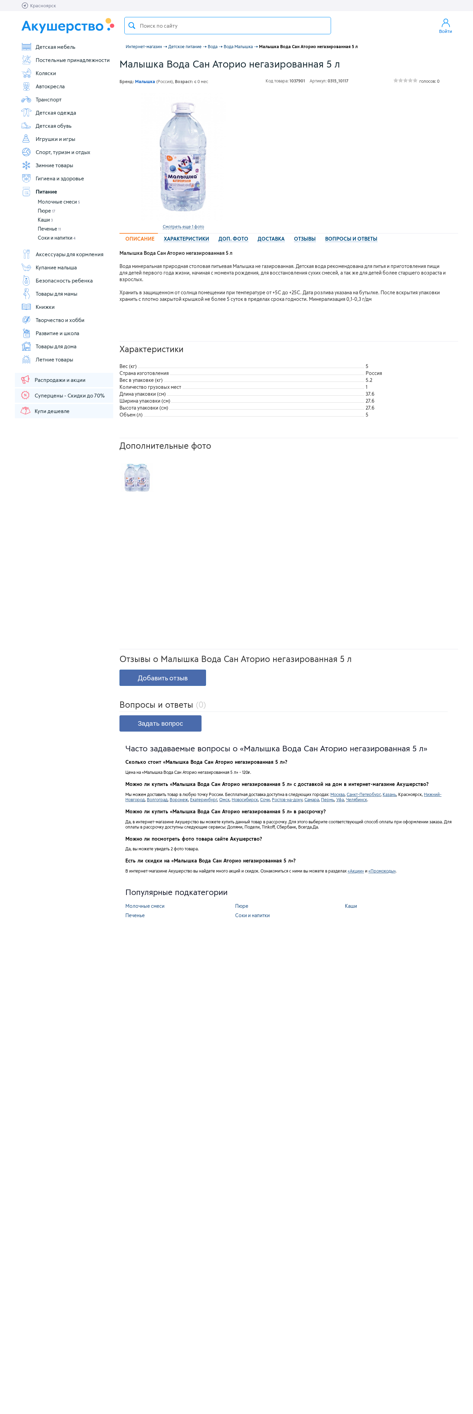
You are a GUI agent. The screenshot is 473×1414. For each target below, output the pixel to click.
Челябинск (356, 799)
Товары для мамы (56, 293)
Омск (224, 799)
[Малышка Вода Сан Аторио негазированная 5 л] (183, 157)
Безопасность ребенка (64, 280)
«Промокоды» (381, 870)
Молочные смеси (59, 202)
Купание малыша (56, 267)
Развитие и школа (57, 333)
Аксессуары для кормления (70, 254)
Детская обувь (54, 126)
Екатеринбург (203, 799)
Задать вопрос (160, 723)
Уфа (340, 799)
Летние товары (54, 359)
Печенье (49, 229)
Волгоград (157, 799)
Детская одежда (56, 112)
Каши (45, 220)
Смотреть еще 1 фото (183, 226)
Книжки (45, 307)
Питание (46, 191)
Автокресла (50, 86)
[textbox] (227, 25)
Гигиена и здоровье (60, 178)
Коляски (46, 73)
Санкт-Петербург (364, 794)
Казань (389, 794)
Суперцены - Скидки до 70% (70, 395)
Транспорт (49, 99)
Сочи (265, 799)
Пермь (327, 799)
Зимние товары (54, 165)
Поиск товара (132, 25)
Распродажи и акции (60, 380)
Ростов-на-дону (287, 799)
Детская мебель (55, 47)
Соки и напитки (56, 238)
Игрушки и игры (55, 139)
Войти (445, 31)
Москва (337, 794)
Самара (311, 799)
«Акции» (356, 870)
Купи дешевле (52, 411)
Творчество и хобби (60, 320)
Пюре (46, 211)
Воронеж (179, 799)
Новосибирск (245, 799)
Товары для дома (56, 346)
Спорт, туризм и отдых (63, 152)
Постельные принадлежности (73, 60)
